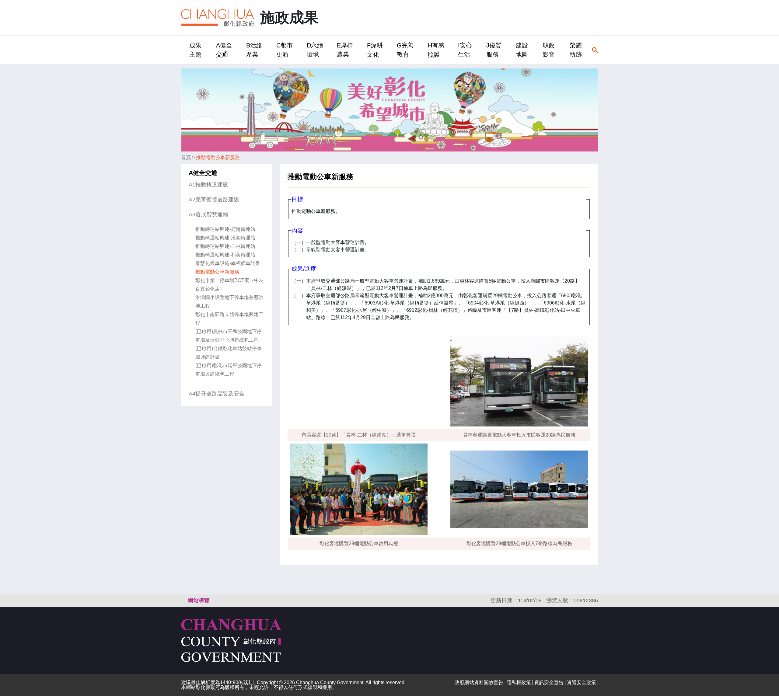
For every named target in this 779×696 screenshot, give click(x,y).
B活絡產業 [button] (254, 50)
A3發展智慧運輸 (208, 214)
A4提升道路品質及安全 (217, 394)
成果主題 (195, 50)
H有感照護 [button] (436, 50)
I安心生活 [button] (465, 50)
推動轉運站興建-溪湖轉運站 (225, 237)
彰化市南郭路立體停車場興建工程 (229, 318)
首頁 (186, 157)
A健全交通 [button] (224, 50)
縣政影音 (549, 50)
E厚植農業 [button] (345, 50)
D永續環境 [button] (315, 50)
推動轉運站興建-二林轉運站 (225, 246)
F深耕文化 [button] (375, 50)
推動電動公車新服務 (218, 157)
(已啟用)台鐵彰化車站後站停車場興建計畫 (228, 353)
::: (183, 49)
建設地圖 (522, 50)
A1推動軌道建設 (208, 185)
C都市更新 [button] (284, 50)
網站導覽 (199, 600)
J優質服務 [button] (493, 50)
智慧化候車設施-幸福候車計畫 (227, 263)
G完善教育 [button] (405, 50)
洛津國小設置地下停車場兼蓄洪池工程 (229, 301)
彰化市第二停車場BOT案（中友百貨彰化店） (229, 284)
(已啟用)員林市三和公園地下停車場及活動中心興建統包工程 (228, 336)
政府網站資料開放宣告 (479, 682)
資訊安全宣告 (549, 682)
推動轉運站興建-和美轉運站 (225, 254)
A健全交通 (203, 172)
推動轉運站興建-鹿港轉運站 (225, 229)
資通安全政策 (581, 682)
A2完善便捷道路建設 (214, 200)
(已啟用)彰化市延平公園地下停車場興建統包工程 (228, 370)
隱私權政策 (519, 682)
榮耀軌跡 (576, 50)
